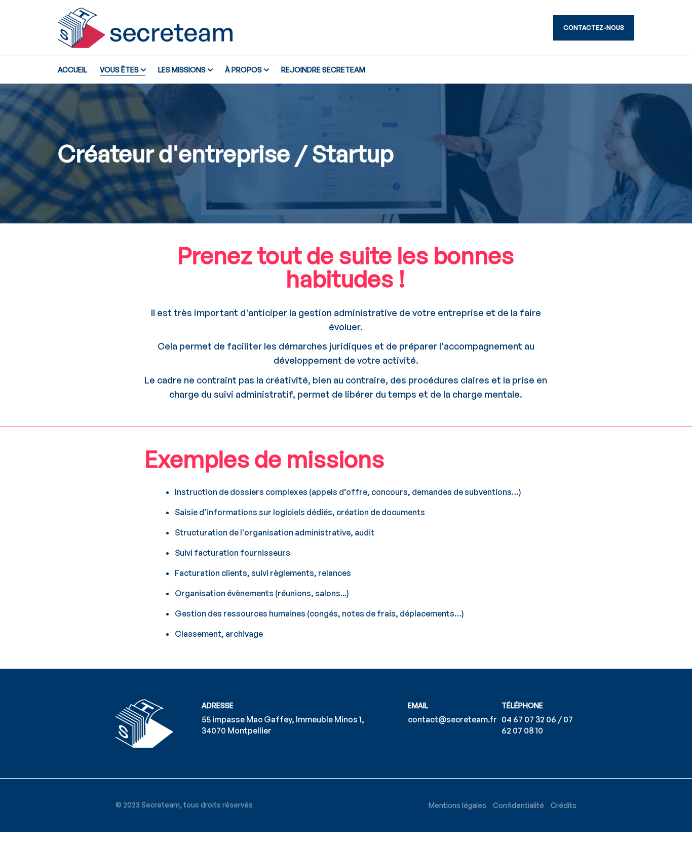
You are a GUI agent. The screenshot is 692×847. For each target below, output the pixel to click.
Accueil (72, 69)
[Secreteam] (173, 28)
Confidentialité (518, 805)
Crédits (563, 805)
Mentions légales (457, 805)
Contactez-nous (593, 27)
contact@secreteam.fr (452, 719)
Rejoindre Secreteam (323, 69)
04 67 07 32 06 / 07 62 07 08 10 (537, 724)
